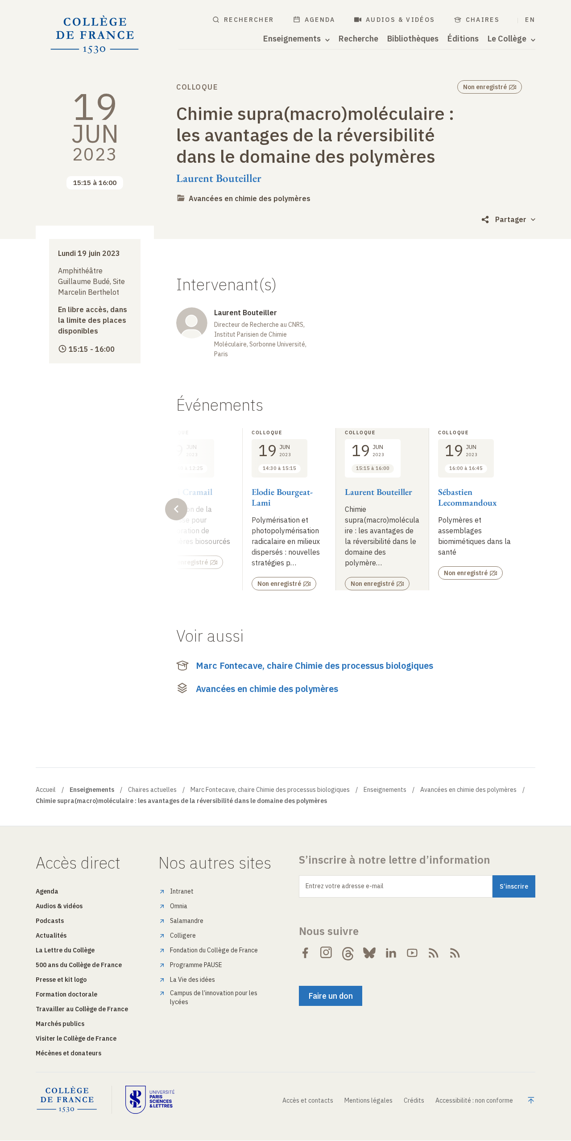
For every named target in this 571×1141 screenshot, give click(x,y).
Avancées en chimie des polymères (249, 198)
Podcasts (50, 921)
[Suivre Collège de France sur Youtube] (412, 953)
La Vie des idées (192, 980)
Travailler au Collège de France (82, 1009)
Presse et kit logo (61, 980)
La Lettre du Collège (65, 950)
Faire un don (330, 996)
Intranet (182, 891)
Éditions (463, 39)
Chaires (483, 20)
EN (530, 20)
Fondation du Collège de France (214, 950)
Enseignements (385, 790)
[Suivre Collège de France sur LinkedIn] (391, 953)
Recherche (358, 39)
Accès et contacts (307, 1100)
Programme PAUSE (196, 965)
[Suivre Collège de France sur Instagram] (326, 953)
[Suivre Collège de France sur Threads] (348, 953)
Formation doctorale (66, 994)
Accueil (46, 790)
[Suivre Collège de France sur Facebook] (305, 953)
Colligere (183, 935)
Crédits (414, 1100)
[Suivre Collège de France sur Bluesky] (369, 953)
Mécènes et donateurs (68, 1053)
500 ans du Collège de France (79, 965)
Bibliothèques (413, 39)
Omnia (178, 906)
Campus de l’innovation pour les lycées (213, 997)
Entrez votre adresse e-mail (345, 886)
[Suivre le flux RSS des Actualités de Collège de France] (433, 953)
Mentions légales (368, 1100)
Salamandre (186, 921)
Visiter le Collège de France (76, 1038)
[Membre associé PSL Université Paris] (149, 1099)
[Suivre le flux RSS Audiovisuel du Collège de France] (455, 953)
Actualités (51, 935)
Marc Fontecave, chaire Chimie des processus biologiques (314, 665)
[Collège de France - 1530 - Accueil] (95, 35)
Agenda (320, 20)
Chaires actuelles (152, 790)
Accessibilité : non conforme (474, 1100)
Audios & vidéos (400, 20)
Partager (510, 219)
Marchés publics (60, 1024)
